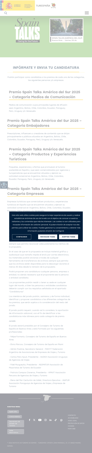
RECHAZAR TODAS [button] (47, 237)
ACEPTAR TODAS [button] (68, 237)
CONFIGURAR (21, 237)
